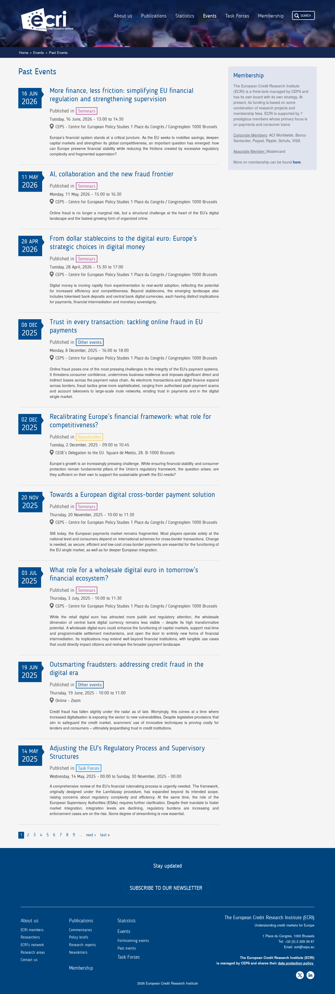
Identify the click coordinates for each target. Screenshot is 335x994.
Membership (271, 16)
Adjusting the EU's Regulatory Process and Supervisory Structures (127, 752)
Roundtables (89, 437)
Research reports (82, 944)
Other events (90, 342)
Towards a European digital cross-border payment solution (132, 494)
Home (23, 52)
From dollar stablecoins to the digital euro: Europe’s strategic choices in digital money (123, 242)
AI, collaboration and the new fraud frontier (112, 174)
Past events (127, 948)
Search (305, 15)
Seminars (86, 111)
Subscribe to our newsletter (166, 888)
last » (105, 834)
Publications (153, 16)
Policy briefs (78, 937)
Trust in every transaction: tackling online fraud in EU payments (126, 326)
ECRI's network (32, 944)
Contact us (29, 959)
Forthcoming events (133, 940)
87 (312, 941)
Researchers (30, 937)
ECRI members (32, 930)
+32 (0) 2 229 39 (298, 941)
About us (123, 16)
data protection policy (295, 963)
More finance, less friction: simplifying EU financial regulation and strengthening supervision (121, 94)
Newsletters (78, 952)
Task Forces (237, 16)
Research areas (33, 952)
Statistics (184, 16)
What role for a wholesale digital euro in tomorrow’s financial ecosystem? (124, 574)
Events (209, 16)
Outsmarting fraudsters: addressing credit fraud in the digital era (127, 668)
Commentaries (80, 930)
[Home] (47, 15)
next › (91, 834)
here (297, 162)
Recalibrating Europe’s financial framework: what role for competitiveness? (130, 420)
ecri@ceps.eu (304, 947)
